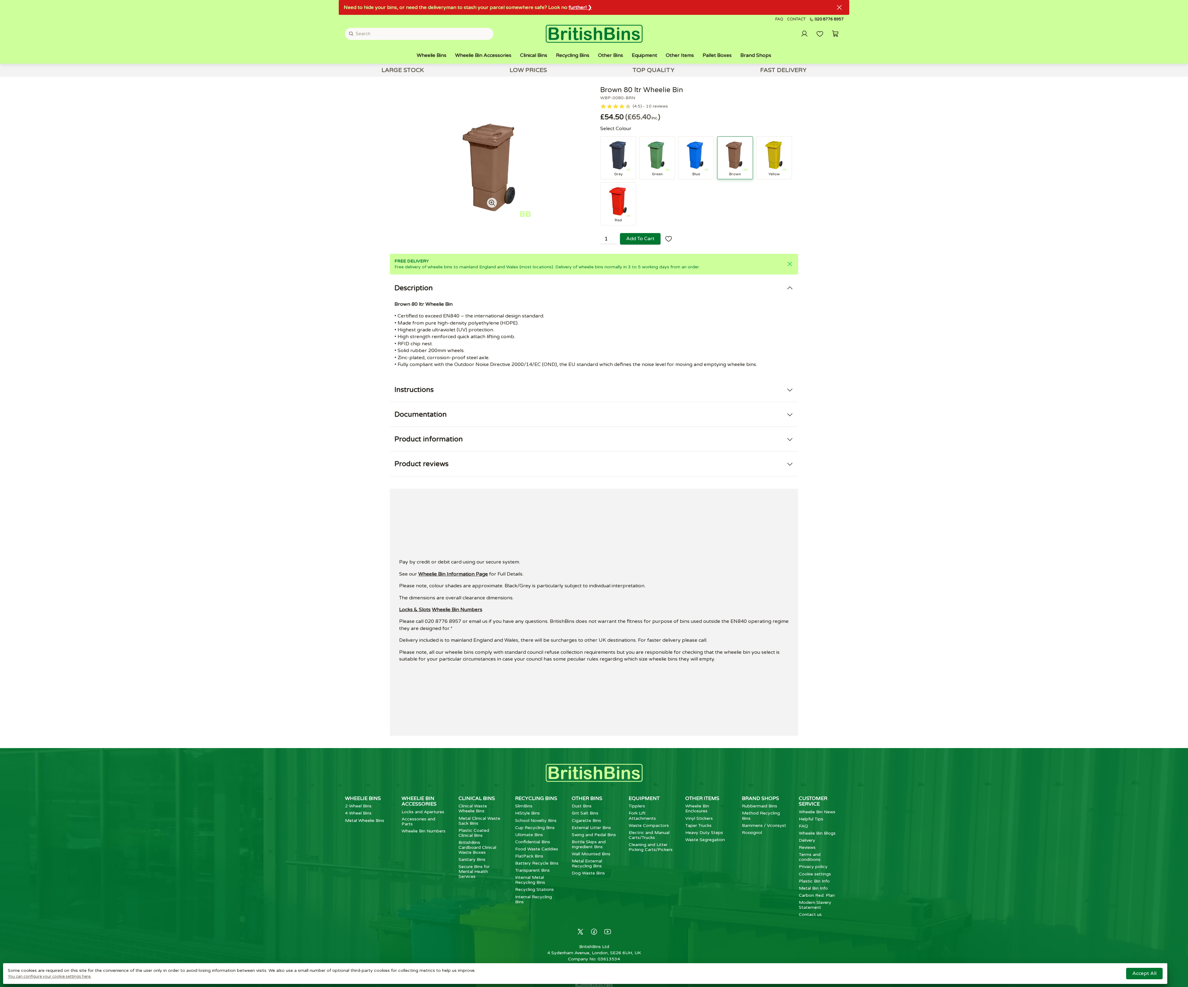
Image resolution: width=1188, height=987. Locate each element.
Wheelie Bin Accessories (483, 55)
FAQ (779, 19)
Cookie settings (815, 874)
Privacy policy (813, 866)
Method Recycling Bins (761, 815)
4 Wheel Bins (358, 813)
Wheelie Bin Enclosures (697, 808)
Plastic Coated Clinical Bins (473, 833)
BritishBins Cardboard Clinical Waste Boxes (477, 847)
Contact (796, 19)
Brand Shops (755, 55)
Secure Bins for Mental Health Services (474, 871)
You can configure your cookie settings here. (49, 976)
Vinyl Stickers (699, 818)
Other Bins (610, 55)
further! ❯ (580, 7)
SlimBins (523, 806)
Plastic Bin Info (814, 881)
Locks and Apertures (423, 812)
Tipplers (637, 806)
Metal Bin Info (813, 888)
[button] (835, 33)
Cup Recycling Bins (535, 827)
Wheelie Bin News (817, 812)
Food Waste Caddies (536, 849)
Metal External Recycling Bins (587, 863)
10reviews (657, 106)
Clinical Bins (533, 55)
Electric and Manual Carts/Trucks (649, 835)
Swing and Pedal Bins (594, 834)
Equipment (644, 55)
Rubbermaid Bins (759, 806)
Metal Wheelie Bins (364, 820)
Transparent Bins (532, 870)
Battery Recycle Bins (536, 863)
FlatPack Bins (529, 856)
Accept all (1144, 973)
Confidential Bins (532, 841)
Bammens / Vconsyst (764, 825)
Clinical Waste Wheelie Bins (472, 808)
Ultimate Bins (529, 834)
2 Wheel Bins (358, 806)
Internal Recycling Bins (533, 899)
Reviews (807, 847)
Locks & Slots (415, 609)
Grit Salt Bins (585, 813)
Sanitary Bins (471, 859)
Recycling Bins (572, 55)
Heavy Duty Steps (704, 832)
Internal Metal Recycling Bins (530, 880)
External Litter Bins (591, 827)
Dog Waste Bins (588, 873)
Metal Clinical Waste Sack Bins (479, 821)
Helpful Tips (811, 819)
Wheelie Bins (431, 55)
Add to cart (640, 239)
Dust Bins (582, 806)
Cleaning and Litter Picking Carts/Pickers (651, 847)
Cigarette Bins (586, 820)
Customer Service (813, 801)
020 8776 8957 (829, 19)
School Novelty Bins (536, 820)
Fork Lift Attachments (642, 815)
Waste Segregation (705, 839)
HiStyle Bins (527, 813)
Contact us (810, 914)
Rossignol (752, 832)
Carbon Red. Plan (817, 895)
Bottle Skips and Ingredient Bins (589, 844)
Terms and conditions (809, 857)
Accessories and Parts (418, 821)
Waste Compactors (649, 825)
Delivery (807, 840)
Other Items (680, 55)
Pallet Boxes (717, 55)
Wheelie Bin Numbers (457, 609)
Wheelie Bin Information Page (453, 574)
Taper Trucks (698, 825)
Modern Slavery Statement (815, 905)
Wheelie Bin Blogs (817, 833)
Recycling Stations (534, 889)
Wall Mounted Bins (591, 854)
